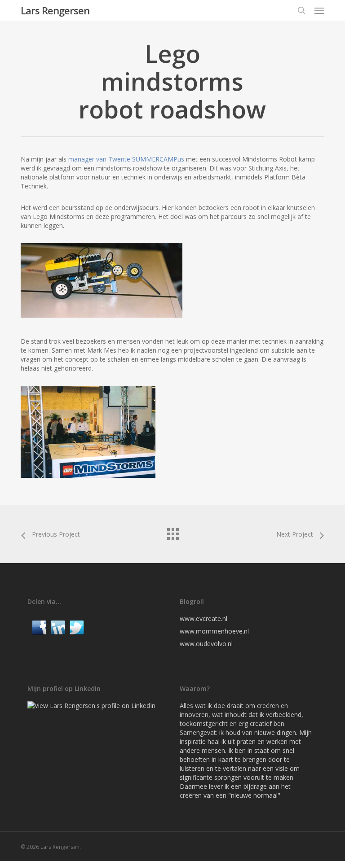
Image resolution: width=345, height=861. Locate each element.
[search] (301, 10)
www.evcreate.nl (203, 618)
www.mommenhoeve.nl (214, 631)
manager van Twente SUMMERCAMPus (126, 159)
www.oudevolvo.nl (206, 643)
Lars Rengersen (55, 10)
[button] (319, 10)
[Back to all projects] (172, 532)
